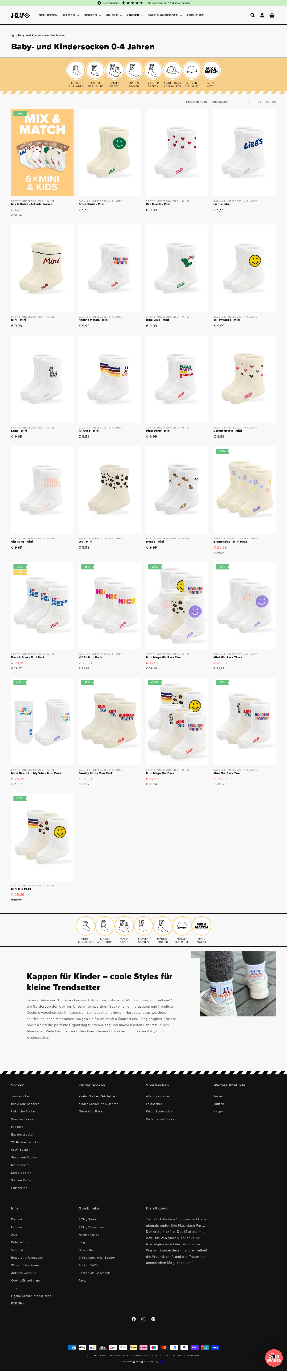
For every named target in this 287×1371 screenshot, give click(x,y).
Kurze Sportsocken (160, 1111)
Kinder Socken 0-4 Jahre (97, 1096)
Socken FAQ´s (89, 1265)
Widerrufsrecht (119, 1355)
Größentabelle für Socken (97, 1257)
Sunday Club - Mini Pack (96, 773)
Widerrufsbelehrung (25, 1265)
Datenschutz (20, 1242)
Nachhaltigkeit (89, 1234)
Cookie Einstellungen (26, 1280)
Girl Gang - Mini (22, 542)
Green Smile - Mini (91, 204)
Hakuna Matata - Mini (94, 320)
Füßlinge (17, 1126)
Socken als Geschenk (94, 1273)
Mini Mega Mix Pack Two (163, 657)
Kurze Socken (21, 1172)
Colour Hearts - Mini (227, 431)
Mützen (218, 1104)
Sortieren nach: (196, 101)
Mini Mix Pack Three (227, 657)
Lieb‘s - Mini (222, 204)
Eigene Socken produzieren (31, 1295)
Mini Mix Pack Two (226, 773)
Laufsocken (154, 1104)
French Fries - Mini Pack (28, 657)
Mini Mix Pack (21, 889)
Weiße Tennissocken (26, 1142)
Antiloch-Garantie (23, 1273)
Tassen (218, 1096)
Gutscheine (19, 1188)
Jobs (14, 1288)
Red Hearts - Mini (158, 204)
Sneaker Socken (23, 1119)
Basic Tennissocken (25, 1104)
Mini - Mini (18, 320)
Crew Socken (21, 1149)
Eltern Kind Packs (91, 1111)
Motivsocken (20, 1165)
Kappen (219, 1111)
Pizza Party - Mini (158, 431)
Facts (82, 1280)
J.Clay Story (87, 1219)
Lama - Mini (19, 431)
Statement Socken (24, 1157)
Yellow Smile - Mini (226, 320)
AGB (14, 1234)
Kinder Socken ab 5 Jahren (98, 1104)
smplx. (162, 1361)
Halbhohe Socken (24, 1111)
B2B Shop (18, 1303)
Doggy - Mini (155, 542)
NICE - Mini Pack (90, 657)
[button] (70, 15)
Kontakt (16, 1219)
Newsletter (86, 1250)
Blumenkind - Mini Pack (230, 542)
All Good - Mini (89, 431)
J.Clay (102, 1355)
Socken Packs (21, 1180)
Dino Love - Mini (157, 320)
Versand (17, 1250)
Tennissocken (21, 1096)
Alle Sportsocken (158, 1096)
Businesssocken (23, 1134)
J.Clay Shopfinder (91, 1227)
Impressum (19, 1227)
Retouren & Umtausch (27, 1257)
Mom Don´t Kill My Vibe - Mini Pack (36, 773)
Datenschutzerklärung (145, 1355)
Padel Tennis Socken (161, 1119)
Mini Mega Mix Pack (160, 773)
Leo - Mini (85, 542)
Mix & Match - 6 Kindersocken (32, 204)
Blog (82, 1242)
